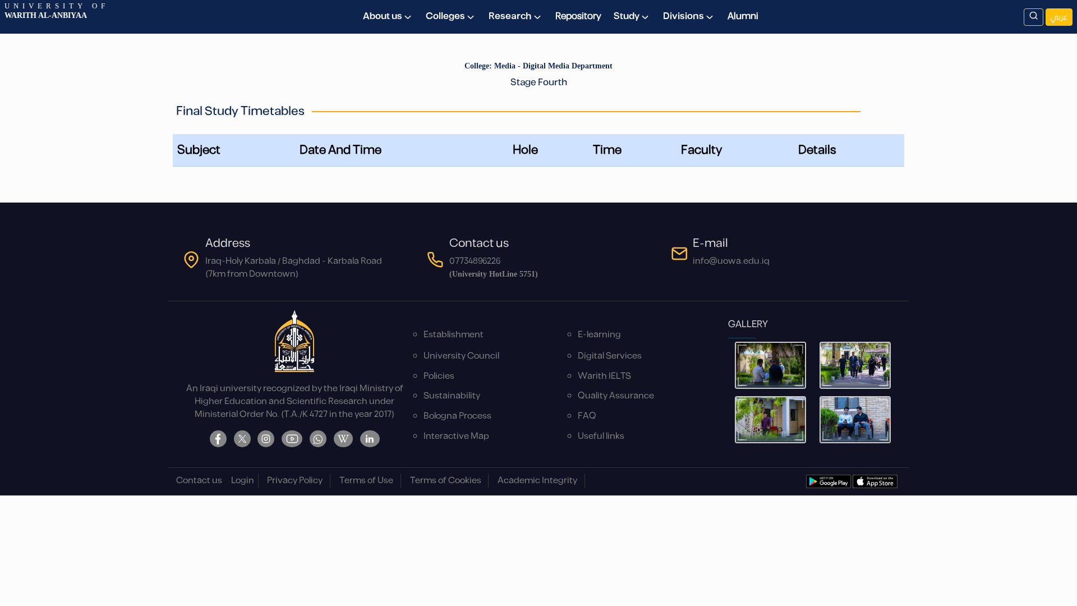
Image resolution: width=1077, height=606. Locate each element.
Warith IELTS (604, 376)
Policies (439, 376)
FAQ (587, 416)
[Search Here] (1033, 17)
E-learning (599, 335)
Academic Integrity (537, 481)
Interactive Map (456, 436)
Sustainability (452, 396)
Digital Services (610, 356)
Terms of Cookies (445, 481)
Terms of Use (366, 481)
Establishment (454, 335)
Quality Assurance (616, 396)
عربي (1059, 17)
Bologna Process (457, 416)
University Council (461, 356)
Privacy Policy (295, 481)
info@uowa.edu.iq (731, 261)
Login (242, 481)
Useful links (601, 436)
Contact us (199, 481)
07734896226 (474, 261)
